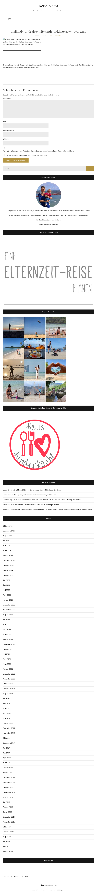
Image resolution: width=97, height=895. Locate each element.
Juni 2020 (6, 704)
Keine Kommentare (55, 35)
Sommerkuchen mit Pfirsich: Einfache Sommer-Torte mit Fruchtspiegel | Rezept (31, 505)
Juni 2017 (6, 847)
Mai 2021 (6, 654)
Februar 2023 (8, 600)
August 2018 (8, 797)
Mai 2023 (6, 590)
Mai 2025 (6, 546)
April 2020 (7, 713)
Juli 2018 (6, 802)
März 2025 (7, 551)
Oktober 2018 (8, 787)
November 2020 (9, 679)
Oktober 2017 (8, 827)
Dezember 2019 (9, 728)
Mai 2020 (6, 708)
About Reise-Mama (22, 876)
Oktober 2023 (8, 575)
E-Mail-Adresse (9, 130)
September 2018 (9, 792)
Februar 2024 (8, 570)
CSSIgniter (62, 890)
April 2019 (7, 758)
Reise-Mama (48, 6)
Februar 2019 (8, 768)
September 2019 (9, 743)
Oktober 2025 (8, 526)
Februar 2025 (8, 556)
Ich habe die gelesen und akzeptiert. (27, 155)
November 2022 (9, 610)
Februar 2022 (8, 639)
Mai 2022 (6, 625)
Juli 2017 (6, 842)
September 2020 (9, 689)
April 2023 (7, 595)
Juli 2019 (6, 748)
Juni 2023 (6, 585)
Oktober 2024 (8, 565)
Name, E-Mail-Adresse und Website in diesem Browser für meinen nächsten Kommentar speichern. (38, 151)
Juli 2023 (6, 580)
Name (5, 122)
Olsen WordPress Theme (41, 890)
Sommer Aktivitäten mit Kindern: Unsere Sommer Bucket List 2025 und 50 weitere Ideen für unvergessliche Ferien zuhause (47, 510)
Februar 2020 (8, 723)
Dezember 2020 (9, 674)
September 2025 (9, 531)
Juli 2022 (6, 620)
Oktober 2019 (8, 738)
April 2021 (7, 659)
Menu (8, 19)
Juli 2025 (6, 541)
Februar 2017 (8, 852)
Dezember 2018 (9, 778)
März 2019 (7, 763)
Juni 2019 (6, 753)
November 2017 (9, 822)
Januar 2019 (7, 773)
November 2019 (9, 733)
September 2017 (9, 832)
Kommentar (8, 99)
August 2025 (8, 536)
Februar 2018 (8, 807)
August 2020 (8, 694)
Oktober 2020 (8, 684)
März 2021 (7, 664)
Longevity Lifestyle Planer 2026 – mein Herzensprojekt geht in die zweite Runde (32, 490)
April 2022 (7, 630)
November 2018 (9, 782)
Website (6, 139)
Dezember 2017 (9, 817)
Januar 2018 (7, 812)
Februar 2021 (8, 669)
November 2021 (9, 644)
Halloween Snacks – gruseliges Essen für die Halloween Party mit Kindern (29, 495)
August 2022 (8, 615)
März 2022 (7, 634)
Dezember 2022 (9, 605)
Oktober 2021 (8, 649)
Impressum (7, 876)
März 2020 (7, 718)
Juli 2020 (6, 699)
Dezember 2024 (9, 560)
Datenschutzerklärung (22, 155)
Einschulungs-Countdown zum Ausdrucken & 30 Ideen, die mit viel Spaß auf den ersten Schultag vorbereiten (42, 500)
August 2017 (8, 837)
